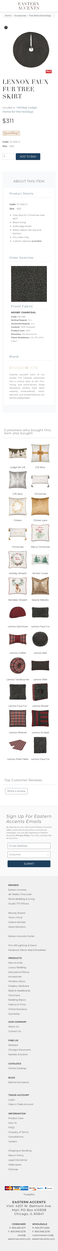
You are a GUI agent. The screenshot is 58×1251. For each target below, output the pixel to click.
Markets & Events (18, 1054)
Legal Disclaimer (17, 1160)
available (36, 241)
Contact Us (14, 1031)
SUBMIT (29, 863)
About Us (13, 1026)
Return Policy (16, 1155)
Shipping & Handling (20, 1150)
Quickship (14, 1013)
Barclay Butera (16, 913)
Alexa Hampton (17, 926)
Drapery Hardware (18, 985)
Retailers (13, 1045)
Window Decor (16, 981)
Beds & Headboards (19, 990)
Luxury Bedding (17, 967)
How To (12, 1122)
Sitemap (13, 1169)
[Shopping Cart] (53, 6)
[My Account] (51, 6)
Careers (12, 1141)
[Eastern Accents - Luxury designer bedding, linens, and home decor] (29, 5)
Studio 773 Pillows (18, 903)
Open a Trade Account (20, 1104)
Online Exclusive (17, 1009)
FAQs (11, 1127)
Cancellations (16, 1136)
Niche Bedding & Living (21, 898)
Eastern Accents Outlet (21, 936)
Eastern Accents (17, 889)
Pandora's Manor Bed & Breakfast (27, 950)
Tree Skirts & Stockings (40, 16)
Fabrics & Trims (17, 1004)
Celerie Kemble (16, 922)
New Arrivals (15, 962)
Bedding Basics (17, 999)
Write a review (16, 791)
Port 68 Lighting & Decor (22, 945)
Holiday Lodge (27, 107)
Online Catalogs (17, 1068)
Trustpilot (29, 1194)
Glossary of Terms (18, 1132)
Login (11, 1099)
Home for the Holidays (17, 111)
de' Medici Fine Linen (20, 894)
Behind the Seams (18, 1082)
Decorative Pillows (18, 972)
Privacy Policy (23, 835)
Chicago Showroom (19, 1049)
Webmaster (15, 1164)
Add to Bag (28, 156)
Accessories (20, 16)
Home (8, 16)
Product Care (15, 1118)
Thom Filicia (15, 917)
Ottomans (14, 995)
